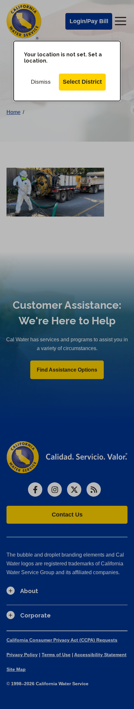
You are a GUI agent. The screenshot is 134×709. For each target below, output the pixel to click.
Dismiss (41, 82)
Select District (82, 81)
